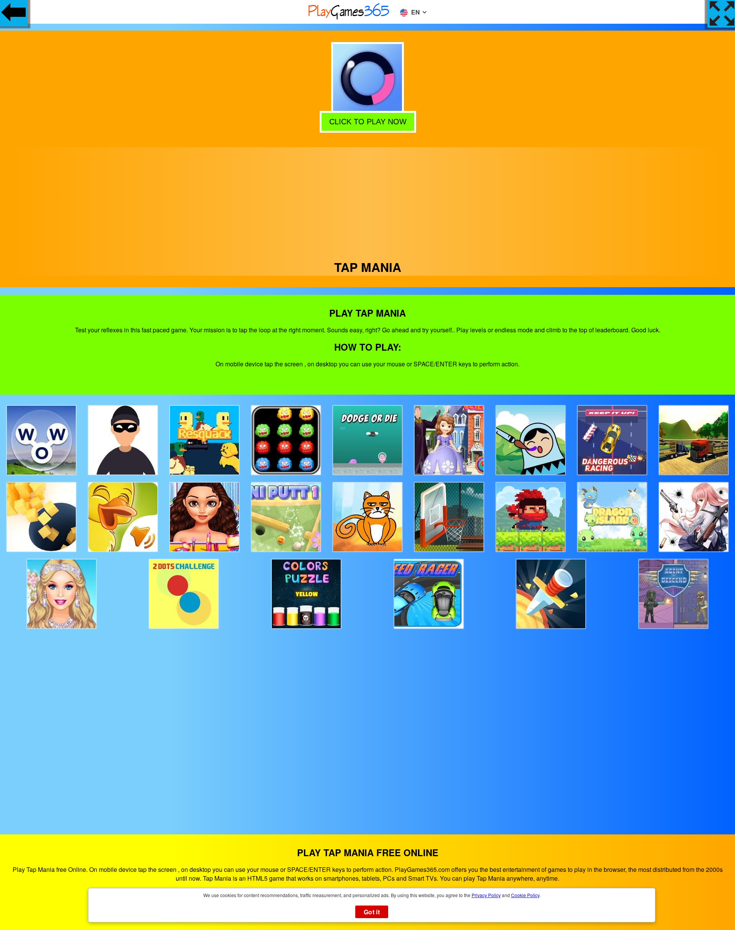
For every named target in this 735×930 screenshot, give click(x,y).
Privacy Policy (486, 895)
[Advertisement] (367, 200)
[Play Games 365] (349, 18)
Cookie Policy (525, 895)
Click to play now (367, 120)
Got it (372, 911)
